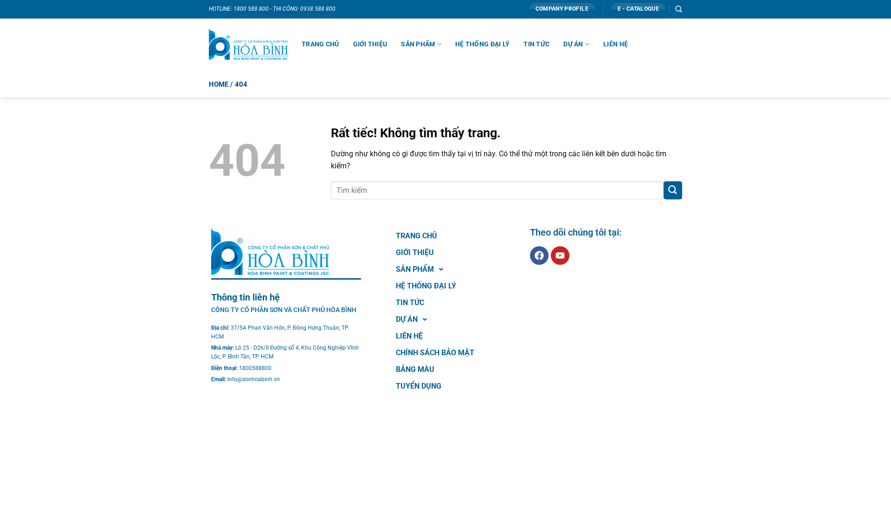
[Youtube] (560, 255)
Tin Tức (536, 44)
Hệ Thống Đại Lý (482, 44)
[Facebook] (539, 255)
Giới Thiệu (370, 44)
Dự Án (573, 44)
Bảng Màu (415, 369)
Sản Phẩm (418, 44)
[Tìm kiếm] (678, 9)
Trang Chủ (320, 44)
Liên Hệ (615, 44)
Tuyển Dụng (418, 386)
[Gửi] (673, 190)
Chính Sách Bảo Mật (435, 352)
